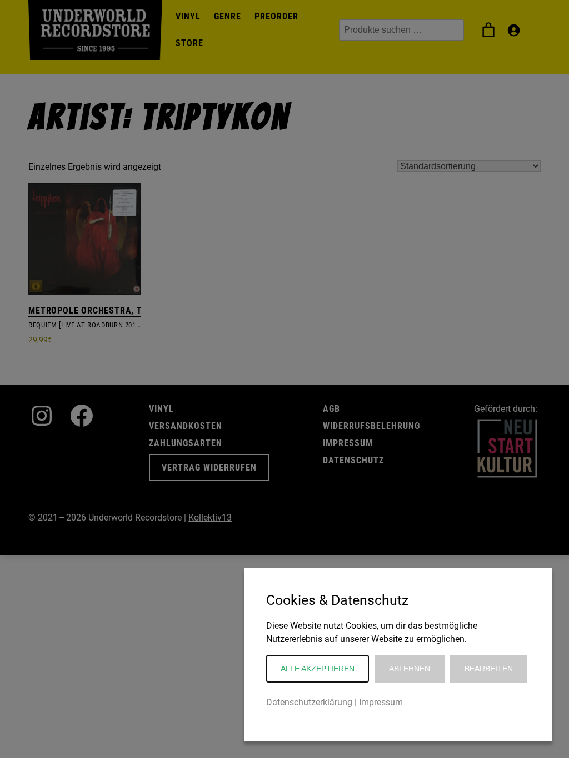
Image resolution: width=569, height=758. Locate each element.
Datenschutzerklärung (309, 702)
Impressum (381, 702)
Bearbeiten (489, 668)
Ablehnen (409, 668)
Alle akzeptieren (318, 668)
